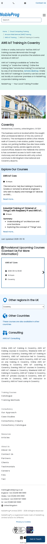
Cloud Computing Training (19, 31)
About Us (6, 450)
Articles (5, 437)
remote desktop (31, 71)
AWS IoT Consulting (11, 338)
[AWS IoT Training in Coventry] (12, 14)
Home (5, 31)
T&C (3, 479)
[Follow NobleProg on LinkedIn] (21, 537)
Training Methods (10, 400)
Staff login (23, 543)
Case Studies (8, 416)
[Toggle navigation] (44, 15)
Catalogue (6, 396)
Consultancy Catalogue (13, 425)
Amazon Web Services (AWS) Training (18, 34)
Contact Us (41, 3)
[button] (42, 272)
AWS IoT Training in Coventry (29, 37)
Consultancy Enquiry (12, 421)
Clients (5, 462)
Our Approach (8, 412)
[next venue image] (42, 107)
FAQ (3, 475)
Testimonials (8, 466)
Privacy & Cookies (23, 522)
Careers (5, 470)
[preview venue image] (4, 107)
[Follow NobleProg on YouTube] (25, 537)
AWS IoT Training (11, 37)
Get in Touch (35, 539)
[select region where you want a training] (2, 3)
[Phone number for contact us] (14, 3)
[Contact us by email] (25, 3)
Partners (6, 458)
